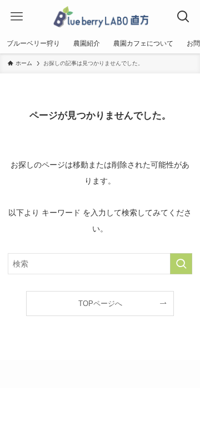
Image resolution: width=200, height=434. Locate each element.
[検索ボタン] (183, 16)
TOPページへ (100, 303)
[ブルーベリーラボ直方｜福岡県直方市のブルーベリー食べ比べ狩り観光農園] (100, 16)
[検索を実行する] (181, 264)
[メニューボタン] (16, 16)
